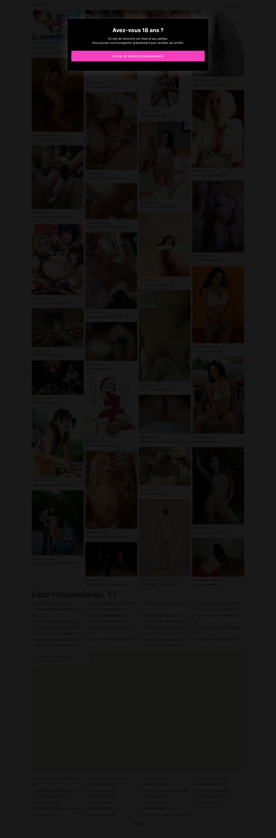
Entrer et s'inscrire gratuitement (138, 56)
